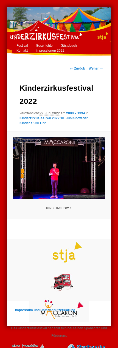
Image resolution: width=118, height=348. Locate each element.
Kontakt (22, 50)
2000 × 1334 (75, 113)
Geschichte (44, 45)
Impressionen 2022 (50, 50)
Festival (22, 45)
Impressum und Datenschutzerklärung (45, 309)
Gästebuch (69, 45)
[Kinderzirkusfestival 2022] (59, 168)
